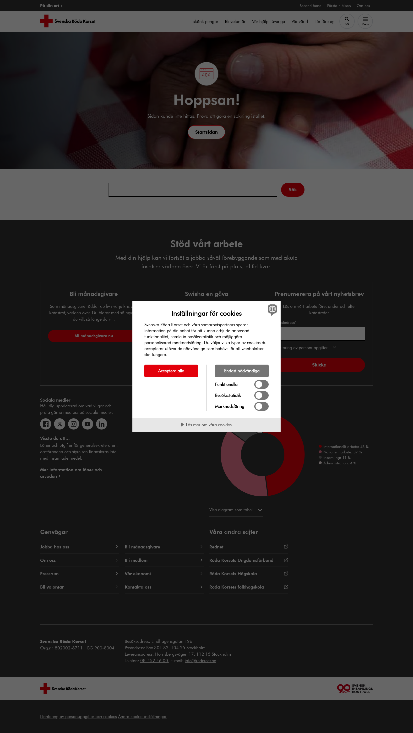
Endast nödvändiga (242, 370)
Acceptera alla (171, 370)
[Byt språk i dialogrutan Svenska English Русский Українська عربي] (272, 310)
